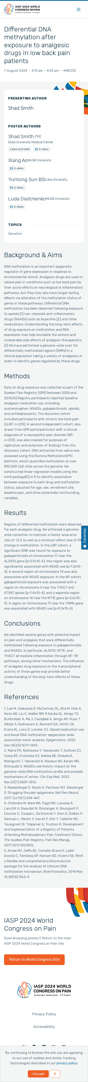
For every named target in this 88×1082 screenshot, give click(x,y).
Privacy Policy (44, 1014)
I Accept (38, 1074)
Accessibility (44, 1026)
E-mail (44, 149)
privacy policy (66, 1063)
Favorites (85, 535)
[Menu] (78, 9)
